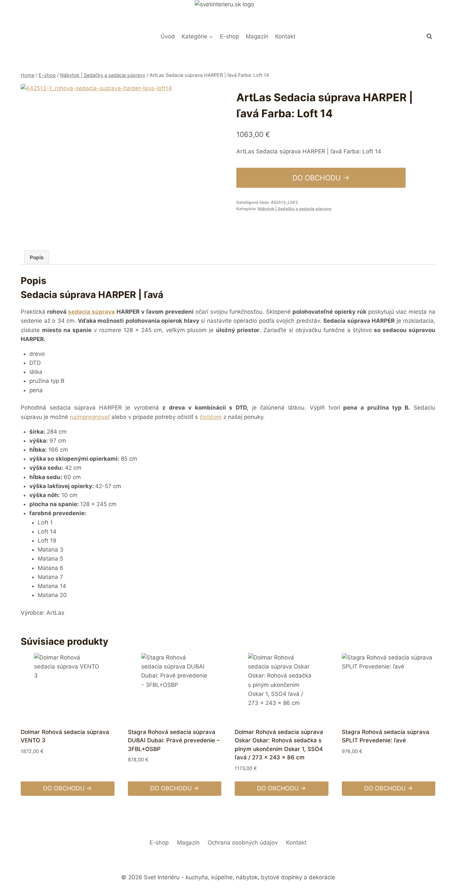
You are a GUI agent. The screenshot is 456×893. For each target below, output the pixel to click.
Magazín (257, 36)
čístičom (211, 417)
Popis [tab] (37, 257)
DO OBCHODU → (321, 177)
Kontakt (285, 36)
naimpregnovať (90, 417)
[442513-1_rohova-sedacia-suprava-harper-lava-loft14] (98, 161)
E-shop (229, 36)
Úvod (168, 36)
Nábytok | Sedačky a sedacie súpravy (294, 208)
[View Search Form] (429, 36)
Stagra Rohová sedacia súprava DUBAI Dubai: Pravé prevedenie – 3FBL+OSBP (174, 740)
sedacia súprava (91, 311)
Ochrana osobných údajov (243, 842)
